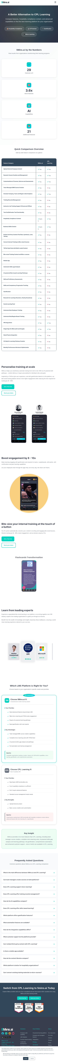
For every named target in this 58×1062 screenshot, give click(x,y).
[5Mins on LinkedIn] (9, 1033)
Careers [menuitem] (50, 1037)
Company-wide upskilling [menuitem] (23, 1033)
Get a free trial (8, 386)
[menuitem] (34, 1042)
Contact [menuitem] (50, 1040)
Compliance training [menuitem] (25, 1046)
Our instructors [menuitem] (51, 1032)
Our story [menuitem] (50, 1035)
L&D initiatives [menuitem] (23, 1037)
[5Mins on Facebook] (3, 1033)
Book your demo (8, 393)
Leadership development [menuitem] (23, 1042)
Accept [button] (25, 1058)
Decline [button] (32, 1058)
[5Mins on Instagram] (6, 1033)
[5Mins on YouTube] (13, 1033)
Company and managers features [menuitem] (39, 1036)
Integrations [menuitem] (35, 1039)
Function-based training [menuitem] (26, 1039)
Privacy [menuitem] (50, 1045)
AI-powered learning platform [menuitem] (40, 1032)
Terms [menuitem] (49, 1042)
